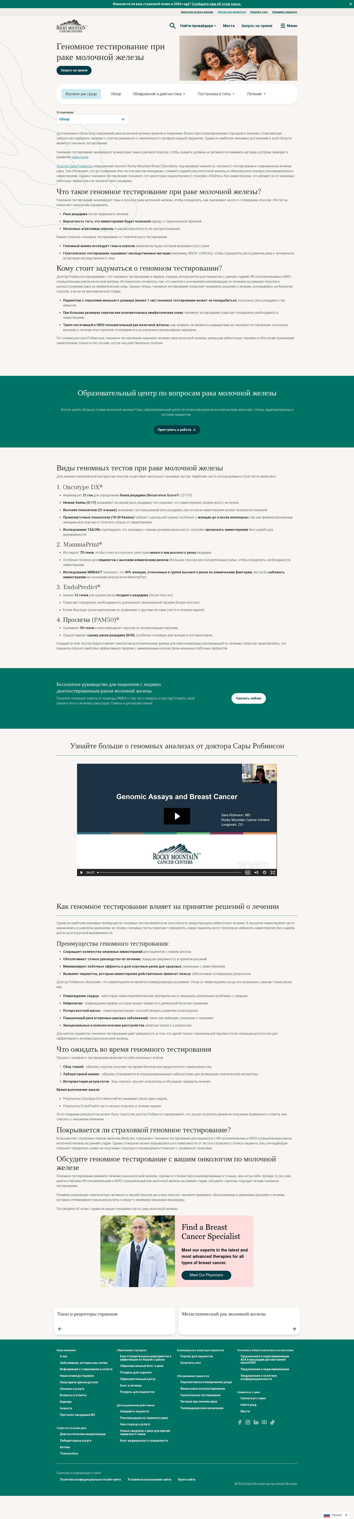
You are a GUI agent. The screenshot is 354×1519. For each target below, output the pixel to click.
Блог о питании (131, 1385)
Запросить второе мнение (197, 12)
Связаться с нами (253, 1398)
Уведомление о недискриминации (265, 1369)
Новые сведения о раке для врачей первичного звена (145, 1432)
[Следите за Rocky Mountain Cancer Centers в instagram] (247, 1422)
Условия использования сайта (149, 1479)
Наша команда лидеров (77, 1375)
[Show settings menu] (264, 872)
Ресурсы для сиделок (136, 1372)
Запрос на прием (74, 70)
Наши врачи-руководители (79, 1382)
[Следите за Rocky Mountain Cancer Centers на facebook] (239, 1422)
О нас (63, 1356)
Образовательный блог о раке (141, 1366)
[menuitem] (159, 94)
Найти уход (248, 1404)
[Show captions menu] (248, 872)
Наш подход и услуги (135, 1424)
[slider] (170, 872)
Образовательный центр (137, 1379)
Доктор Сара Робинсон (74, 166)
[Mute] (256, 872)
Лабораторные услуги (75, 1440)
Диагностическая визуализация (83, 1434)
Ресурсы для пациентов (137, 1392)
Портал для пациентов (232, 12)
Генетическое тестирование (200, 1395)
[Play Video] (81, 872)
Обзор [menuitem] (116, 94)
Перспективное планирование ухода (206, 1382)
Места (229, 26)
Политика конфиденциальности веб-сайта (90, 1479)
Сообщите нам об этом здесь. (216, 4)
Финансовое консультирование (202, 1388)
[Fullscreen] (273, 872)
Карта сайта (186, 1479)
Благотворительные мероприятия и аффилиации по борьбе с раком (145, 1358)
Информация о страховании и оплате (86, 1369)
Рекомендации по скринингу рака (144, 1418)
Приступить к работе (174, 430)
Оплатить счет (259, 12)
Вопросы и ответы (73, 1395)
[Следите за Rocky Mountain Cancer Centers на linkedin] (256, 1422)
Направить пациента (284, 12)
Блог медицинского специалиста (144, 1440)
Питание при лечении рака (198, 1401)
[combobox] (92, 119)
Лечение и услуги (72, 1388)
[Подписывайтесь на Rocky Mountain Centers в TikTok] (272, 1422)
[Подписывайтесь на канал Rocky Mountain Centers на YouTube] (264, 1422)
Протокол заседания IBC (77, 1414)
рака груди (80, 157)
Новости (66, 1408)
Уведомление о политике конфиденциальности (259, 1377)
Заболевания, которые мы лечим (84, 1362)
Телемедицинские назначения (202, 1408)
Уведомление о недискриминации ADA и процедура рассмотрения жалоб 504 (265, 1359)
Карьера (65, 1401)
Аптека (65, 1447)
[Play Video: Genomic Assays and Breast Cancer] (177, 816)
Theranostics (69, 1453)
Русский (337, 1515)
